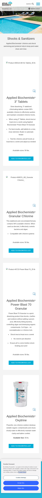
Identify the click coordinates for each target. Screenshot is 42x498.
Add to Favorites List (21, 158)
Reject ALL (21, 488)
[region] (21, 476)
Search (28, 4)
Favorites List (7, 9)
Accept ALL (21, 483)
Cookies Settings (21, 477)
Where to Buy (35, 8)
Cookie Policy (22, 472)
